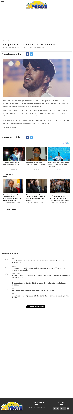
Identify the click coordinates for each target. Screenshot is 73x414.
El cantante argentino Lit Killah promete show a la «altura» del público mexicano (39, 284)
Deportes (14, 288)
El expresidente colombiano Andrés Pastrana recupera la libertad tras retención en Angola (36, 197)
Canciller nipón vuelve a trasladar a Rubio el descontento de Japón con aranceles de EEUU (12, 197)
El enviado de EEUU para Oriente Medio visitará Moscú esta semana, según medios (40, 297)
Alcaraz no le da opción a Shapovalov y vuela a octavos (33, 290)
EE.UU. (13, 258)
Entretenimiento (14, 41)
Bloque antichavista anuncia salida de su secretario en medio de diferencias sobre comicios (59, 197)
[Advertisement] (36, 23)
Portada (5, 41)
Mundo (14, 266)
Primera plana (41, 47)
